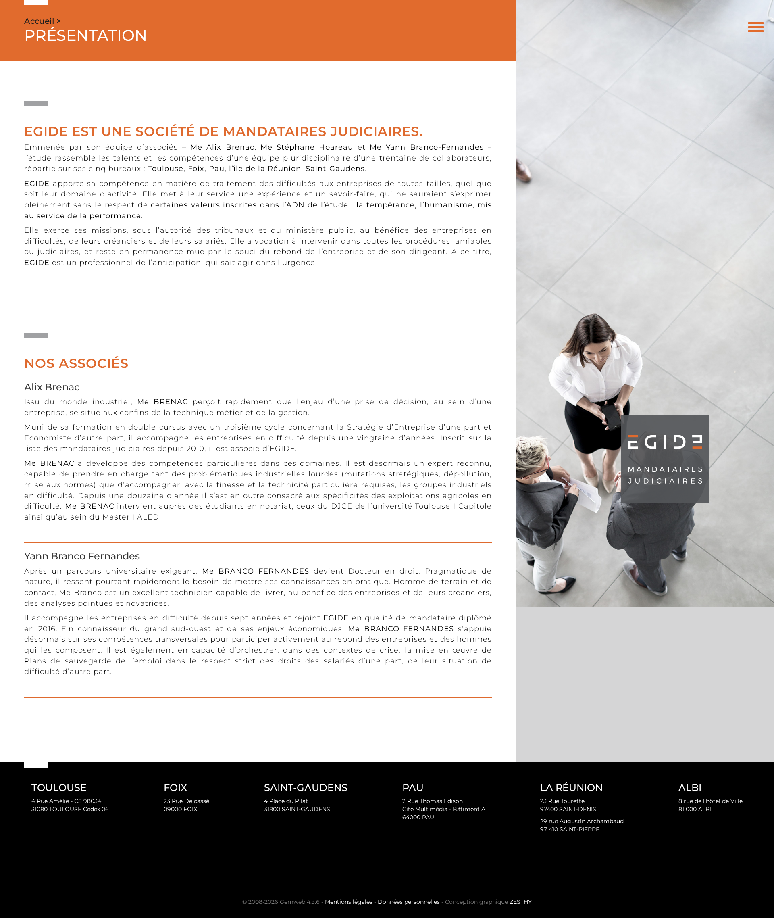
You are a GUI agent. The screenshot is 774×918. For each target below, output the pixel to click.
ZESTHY (521, 901)
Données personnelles (409, 901)
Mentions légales (348, 901)
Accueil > (42, 21)
